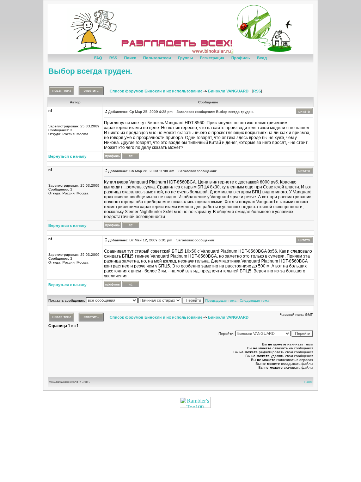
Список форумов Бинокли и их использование (156, 91)
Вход (262, 58)
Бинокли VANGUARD (228, 91)
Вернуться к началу (67, 156)
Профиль (240, 58)
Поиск (130, 58)
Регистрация (212, 58)
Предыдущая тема (221, 300)
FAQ (98, 58)
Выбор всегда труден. (90, 71)
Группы (185, 58)
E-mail (308, 382)
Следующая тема (254, 300)
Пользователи (157, 58)
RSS (113, 58)
